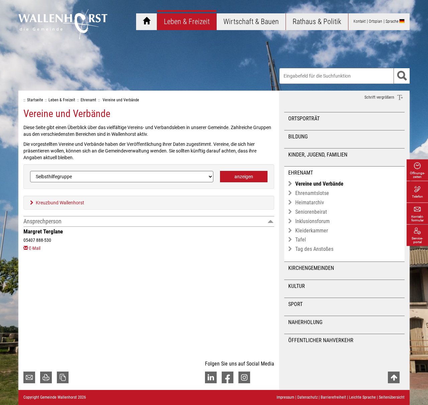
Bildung (298, 136)
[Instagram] (244, 377)
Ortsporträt (304, 118)
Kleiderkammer (311, 230)
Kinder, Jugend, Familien (317, 154)
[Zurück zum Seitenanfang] (394, 377)
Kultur (296, 286)
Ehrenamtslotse (312, 193)
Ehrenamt (300, 173)
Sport (295, 304)
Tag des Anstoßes (314, 249)
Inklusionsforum (312, 221)
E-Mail (34, 248)
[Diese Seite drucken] (46, 377)
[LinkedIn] (211, 377)
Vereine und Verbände (319, 184)
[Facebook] (227, 377)
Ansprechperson (42, 221)
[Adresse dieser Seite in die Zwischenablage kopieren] (63, 377)
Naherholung (305, 322)
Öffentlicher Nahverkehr (320, 340)
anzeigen (243, 176)
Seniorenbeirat (311, 212)
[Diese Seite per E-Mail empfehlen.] (29, 377)
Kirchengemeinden (311, 268)
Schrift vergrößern (379, 97)
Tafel (300, 239)
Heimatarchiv (309, 202)
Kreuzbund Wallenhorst (60, 202)
